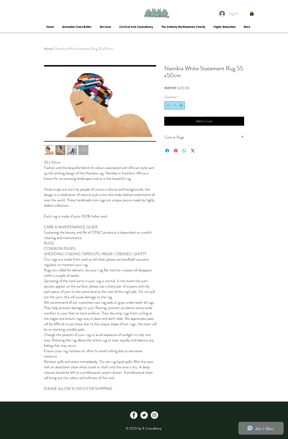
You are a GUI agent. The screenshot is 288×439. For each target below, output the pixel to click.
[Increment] (181, 105)
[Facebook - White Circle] (133, 415)
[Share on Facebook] (167, 150)
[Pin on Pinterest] (175, 150)
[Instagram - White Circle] (154, 415)
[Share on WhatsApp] (184, 150)
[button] (252, 13)
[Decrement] (168, 105)
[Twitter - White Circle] (144, 415)
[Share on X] (193, 150)
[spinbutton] (175, 105)
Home (48, 48)
